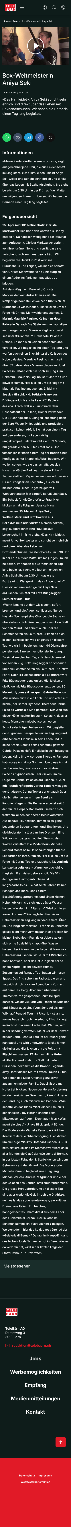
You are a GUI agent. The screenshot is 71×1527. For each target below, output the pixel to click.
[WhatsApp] (6, 137)
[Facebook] (39, 137)
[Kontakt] (63, 7)
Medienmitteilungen (35, 1398)
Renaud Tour (11, 21)
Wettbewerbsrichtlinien (35, 1481)
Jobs (35, 1358)
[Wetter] (54, 7)
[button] (17, 137)
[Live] (45, 7)
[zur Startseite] (10, 7)
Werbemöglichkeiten (35, 1372)
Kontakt (35, 1412)
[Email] (28, 137)
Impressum (45, 1475)
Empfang (35, 1385)
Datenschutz (27, 1475)
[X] (50, 137)
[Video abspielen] (35, 46)
